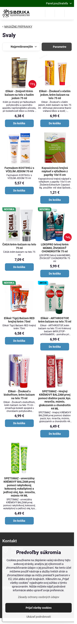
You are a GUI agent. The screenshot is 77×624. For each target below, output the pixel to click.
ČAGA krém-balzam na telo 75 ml (19, 246)
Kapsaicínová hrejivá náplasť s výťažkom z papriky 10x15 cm (55, 171)
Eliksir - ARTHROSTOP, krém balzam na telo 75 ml (54, 320)
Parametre (59, 46)
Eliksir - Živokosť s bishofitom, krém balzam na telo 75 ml (19, 395)
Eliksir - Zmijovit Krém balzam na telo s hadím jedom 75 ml (19, 95)
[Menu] (69, 13)
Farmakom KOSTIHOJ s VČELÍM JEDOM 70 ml (19, 169)
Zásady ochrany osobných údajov (38, 597)
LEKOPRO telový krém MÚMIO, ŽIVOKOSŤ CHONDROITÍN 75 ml (55, 248)
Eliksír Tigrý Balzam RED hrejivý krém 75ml (19, 320)
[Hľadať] (50, 13)
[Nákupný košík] (59, 13)
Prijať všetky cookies (39, 607)
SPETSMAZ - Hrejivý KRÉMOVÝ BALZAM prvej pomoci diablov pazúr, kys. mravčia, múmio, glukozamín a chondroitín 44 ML (54, 400)
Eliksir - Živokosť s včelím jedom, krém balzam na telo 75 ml (54, 95)
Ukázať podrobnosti (38, 616)
